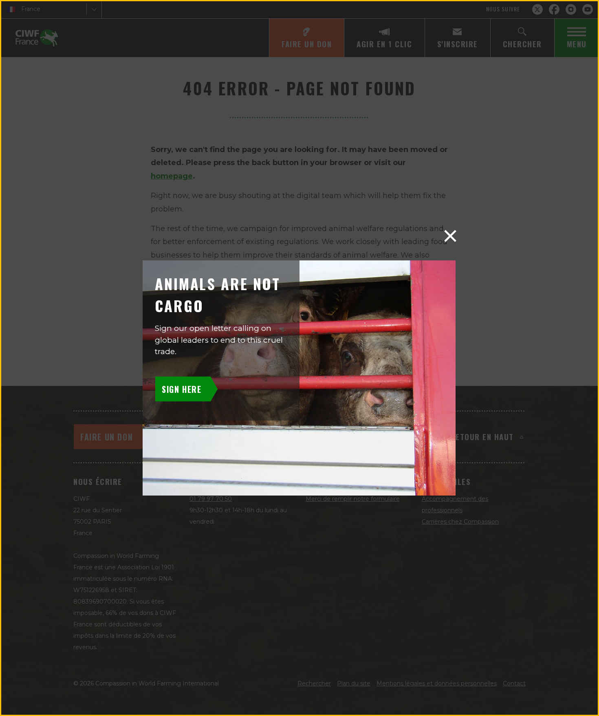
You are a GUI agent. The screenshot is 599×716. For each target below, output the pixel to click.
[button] (450, 236)
